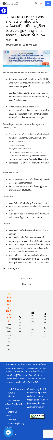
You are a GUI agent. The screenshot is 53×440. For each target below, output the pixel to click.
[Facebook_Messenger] (8, 432)
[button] (3, 10)
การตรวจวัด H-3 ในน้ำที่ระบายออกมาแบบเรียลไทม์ (29, 162)
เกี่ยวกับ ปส (12, 396)
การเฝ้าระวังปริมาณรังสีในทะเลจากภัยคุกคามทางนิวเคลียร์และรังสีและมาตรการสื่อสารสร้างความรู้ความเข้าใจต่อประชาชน (28, 97)
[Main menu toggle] (48, 3)
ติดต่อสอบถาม (20, 325)
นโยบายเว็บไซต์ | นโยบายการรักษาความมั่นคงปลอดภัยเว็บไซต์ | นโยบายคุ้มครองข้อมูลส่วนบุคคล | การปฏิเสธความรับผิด (37, 400)
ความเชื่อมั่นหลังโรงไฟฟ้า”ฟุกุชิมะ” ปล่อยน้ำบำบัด (28, 203)
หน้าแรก (11, 393)
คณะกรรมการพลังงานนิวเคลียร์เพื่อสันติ (14, 404)
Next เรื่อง (26, 284)
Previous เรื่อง (27, 279)
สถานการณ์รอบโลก (13, 45)
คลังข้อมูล (12, 419)
